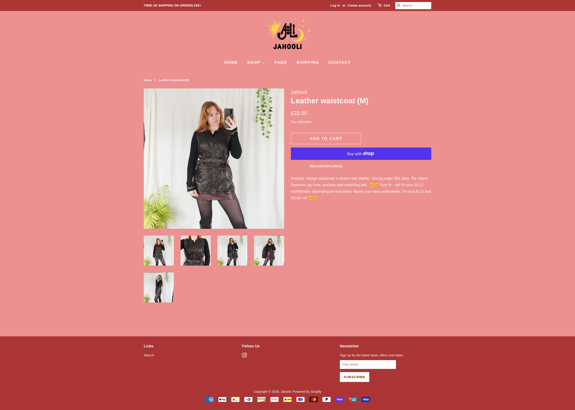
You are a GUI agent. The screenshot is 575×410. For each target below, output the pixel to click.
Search (149, 355)
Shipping (307, 62)
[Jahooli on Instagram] (244, 356)
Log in (335, 5)
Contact (339, 62)
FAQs (280, 62)
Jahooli (286, 391)
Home (231, 62)
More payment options (326, 166)
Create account (359, 5)
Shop (254, 62)
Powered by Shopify (307, 391)
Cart (387, 5)
